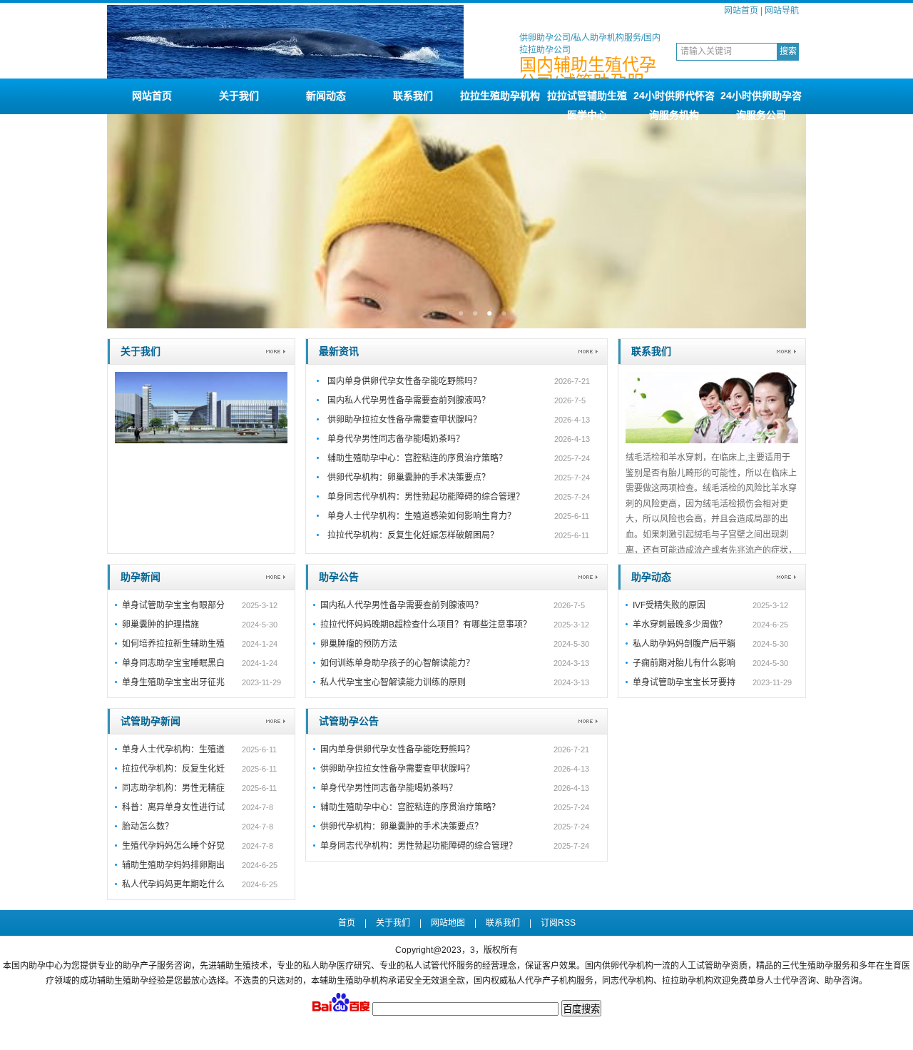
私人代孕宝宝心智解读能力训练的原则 (393, 682)
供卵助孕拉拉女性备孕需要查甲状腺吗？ (404, 420)
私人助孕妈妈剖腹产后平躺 (684, 644)
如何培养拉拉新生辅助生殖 (173, 644)
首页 (346, 923)
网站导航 (782, 11)
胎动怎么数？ (147, 827)
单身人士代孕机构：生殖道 (173, 749)
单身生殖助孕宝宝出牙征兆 (173, 682)
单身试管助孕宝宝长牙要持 (684, 682)
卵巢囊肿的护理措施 (160, 625)
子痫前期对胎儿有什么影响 (684, 663)
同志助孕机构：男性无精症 (173, 788)
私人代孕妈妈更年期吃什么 (173, 884)
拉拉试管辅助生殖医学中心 (587, 102)
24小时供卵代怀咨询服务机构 (674, 102)
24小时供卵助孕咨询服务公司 (761, 102)
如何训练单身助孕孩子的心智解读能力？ (397, 663)
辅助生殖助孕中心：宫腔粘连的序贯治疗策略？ (417, 458)
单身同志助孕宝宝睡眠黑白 (173, 663)
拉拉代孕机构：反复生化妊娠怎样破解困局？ (413, 535)
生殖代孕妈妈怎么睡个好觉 (173, 846)
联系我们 (413, 95)
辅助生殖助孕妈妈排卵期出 (173, 865)
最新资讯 (339, 351)
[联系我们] (711, 440)
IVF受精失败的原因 (669, 605)
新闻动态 (326, 95)
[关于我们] (201, 440)
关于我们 (239, 95)
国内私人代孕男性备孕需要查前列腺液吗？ (408, 400)
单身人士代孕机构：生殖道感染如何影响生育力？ (421, 516)
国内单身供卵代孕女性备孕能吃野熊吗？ (404, 381)
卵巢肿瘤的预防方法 (358, 644)
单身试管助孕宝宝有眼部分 (173, 605)
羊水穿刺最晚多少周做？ (680, 625)
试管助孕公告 (349, 721)
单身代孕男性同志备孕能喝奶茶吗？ (395, 439)
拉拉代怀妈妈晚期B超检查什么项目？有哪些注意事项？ (425, 625)
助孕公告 (339, 576)
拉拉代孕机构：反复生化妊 (173, 769)
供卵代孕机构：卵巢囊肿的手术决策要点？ (408, 478)
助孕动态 (651, 576)
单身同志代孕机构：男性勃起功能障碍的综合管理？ (425, 497)
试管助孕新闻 (150, 721)
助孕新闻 (140, 576)
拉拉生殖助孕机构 (500, 95)
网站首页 (741, 11)
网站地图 (448, 923)
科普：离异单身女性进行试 (173, 807)
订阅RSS (558, 923)
